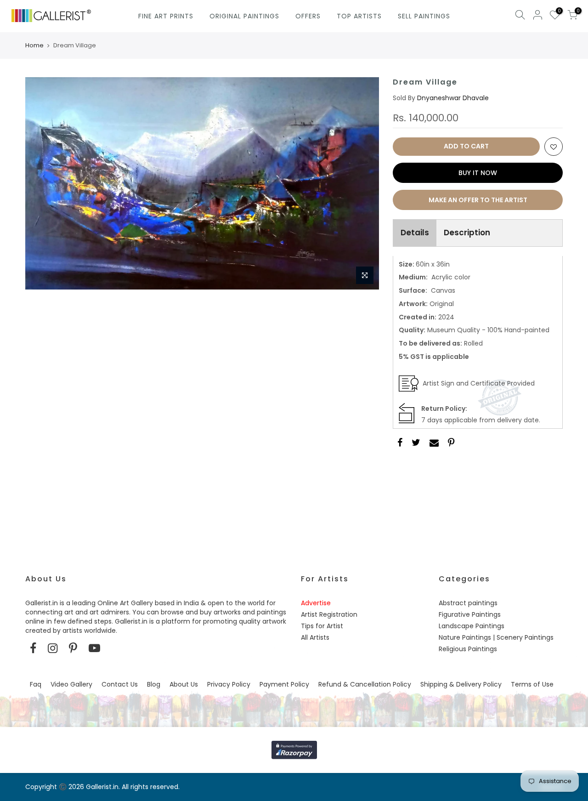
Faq (35, 684)
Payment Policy (284, 684)
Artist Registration (329, 614)
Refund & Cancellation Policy (364, 684)
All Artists (315, 637)
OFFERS (308, 16)
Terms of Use (532, 684)
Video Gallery (71, 684)
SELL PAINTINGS (424, 16)
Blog (153, 684)
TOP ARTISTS (359, 16)
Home (34, 45)
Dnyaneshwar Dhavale (453, 97)
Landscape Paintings (471, 626)
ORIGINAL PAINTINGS (244, 16)
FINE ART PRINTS (165, 16)
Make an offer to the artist (478, 200)
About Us (184, 684)
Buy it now (477, 172)
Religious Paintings (468, 648)
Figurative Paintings (470, 614)
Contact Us (120, 684)
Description (467, 232)
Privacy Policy (228, 684)
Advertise (316, 603)
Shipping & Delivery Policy (461, 684)
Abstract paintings (468, 603)
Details (415, 232)
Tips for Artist (322, 626)
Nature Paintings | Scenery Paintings (496, 637)
